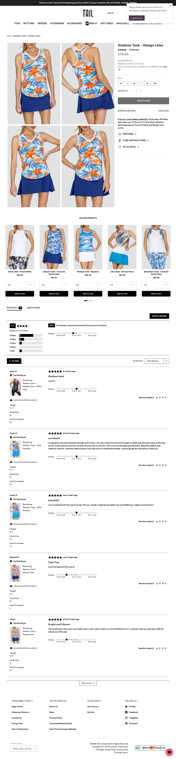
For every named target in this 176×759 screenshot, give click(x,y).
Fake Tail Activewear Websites (63, 729)
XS (121, 82)
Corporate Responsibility (61, 723)
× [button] (170, 5)
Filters (15, 361)
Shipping (121, 64)
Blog (52, 712)
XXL (155, 82)
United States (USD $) (22, 749)
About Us (54, 706)
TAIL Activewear (104, 744)
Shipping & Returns (20, 712)
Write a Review (159, 316)
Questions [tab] (33, 308)
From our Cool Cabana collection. (133, 119)
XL (147, 82)
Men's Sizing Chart (20, 729)
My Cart (90, 712)
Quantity (123, 91)
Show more (87, 683)
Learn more (136, 18)
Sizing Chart (17, 723)
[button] (17, 24)
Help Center (17, 706)
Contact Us (17, 718)
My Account (92, 706)
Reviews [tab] (14, 308)
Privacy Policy (56, 718)
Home (9, 36)
